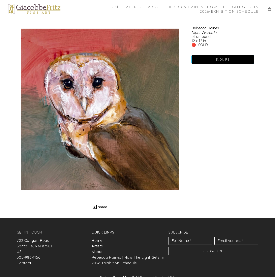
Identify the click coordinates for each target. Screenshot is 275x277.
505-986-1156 (28, 257)
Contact (24, 263)
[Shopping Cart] (269, 9)
